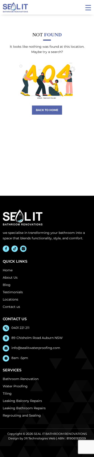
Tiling (7, 393)
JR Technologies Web (39, 438)
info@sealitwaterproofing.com (35, 348)
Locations (10, 299)
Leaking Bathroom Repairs (24, 408)
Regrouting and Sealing (22, 415)
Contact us (11, 307)
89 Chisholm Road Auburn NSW (37, 338)
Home (8, 270)
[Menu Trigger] (88, 7)
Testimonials (13, 292)
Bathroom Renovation (21, 379)
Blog (6, 285)
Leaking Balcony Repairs (22, 401)
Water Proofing (15, 386)
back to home (47, 110)
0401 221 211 (20, 328)
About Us (10, 277)
